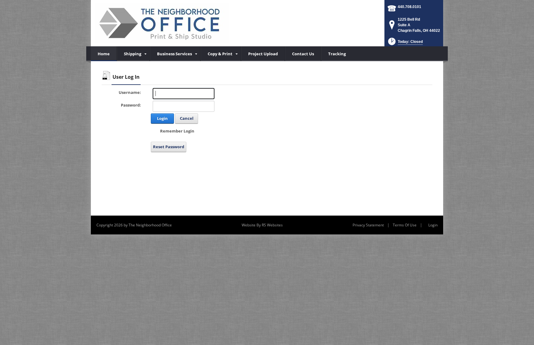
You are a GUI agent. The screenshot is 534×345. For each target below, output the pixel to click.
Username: (130, 92)
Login (162, 118)
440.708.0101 (409, 7)
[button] (405, 43)
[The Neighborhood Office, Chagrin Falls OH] (162, 23)
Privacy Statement (368, 225)
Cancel (186, 118)
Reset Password (168, 146)
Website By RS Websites (262, 225)
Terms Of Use (405, 225)
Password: (131, 105)
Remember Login (177, 131)
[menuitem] (133, 53)
